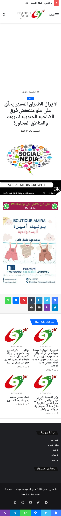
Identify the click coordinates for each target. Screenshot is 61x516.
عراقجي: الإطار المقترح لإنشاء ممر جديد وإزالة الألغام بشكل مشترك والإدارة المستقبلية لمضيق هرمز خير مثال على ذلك (16, 356)
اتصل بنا (55, 440)
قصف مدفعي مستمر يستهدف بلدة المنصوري (18, 399)
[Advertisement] (30, 56)
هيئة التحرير (53, 445)
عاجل (24, 92)
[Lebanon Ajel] (30, 14)
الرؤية (56, 450)
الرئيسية (33, 92)
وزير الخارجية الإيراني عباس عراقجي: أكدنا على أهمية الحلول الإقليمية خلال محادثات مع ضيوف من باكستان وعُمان (46, 403)
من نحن (55, 460)
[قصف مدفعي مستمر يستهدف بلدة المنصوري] (16, 384)
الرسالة (55, 455)
